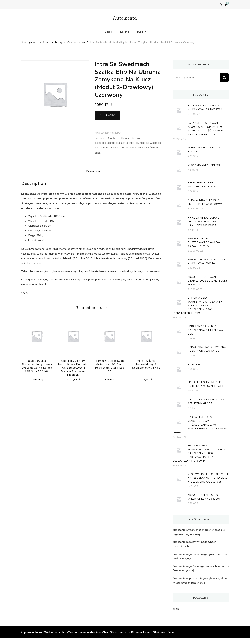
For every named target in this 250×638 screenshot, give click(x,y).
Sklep (108, 31)
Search (224, 77)
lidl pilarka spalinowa (107, 147)
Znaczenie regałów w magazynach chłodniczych (194, 544)
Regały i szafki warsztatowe (124, 138)
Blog (140, 31)
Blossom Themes (142, 632)
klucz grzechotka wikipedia (145, 143)
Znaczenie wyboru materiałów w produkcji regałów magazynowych (199, 532)
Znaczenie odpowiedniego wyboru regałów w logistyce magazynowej (200, 580)
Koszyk (124, 31)
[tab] (93, 171)
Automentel (125, 17)
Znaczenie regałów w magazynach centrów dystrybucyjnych (200, 556)
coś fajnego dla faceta (115, 143)
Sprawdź (107, 115)
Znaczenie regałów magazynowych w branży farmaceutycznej (201, 568)
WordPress (167, 632)
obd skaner (127, 147)
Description (93, 171)
